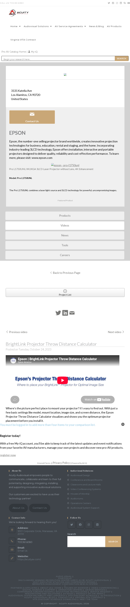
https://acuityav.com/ (29, 559)
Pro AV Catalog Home (14, 51)
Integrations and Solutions (42, 593)
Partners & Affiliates (24, 588)
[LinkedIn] (97, 524)
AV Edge (68, 593)
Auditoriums (77, 498)
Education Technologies (71, 591)
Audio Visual (64, 576)
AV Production (110, 595)
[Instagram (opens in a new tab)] (117, 3)
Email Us (22, 550)
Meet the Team (89, 599)
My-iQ (34, 51)
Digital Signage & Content (39, 590)
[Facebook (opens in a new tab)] (113, 3)
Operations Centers (81, 503)
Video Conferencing (104, 588)
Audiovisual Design (80, 475)
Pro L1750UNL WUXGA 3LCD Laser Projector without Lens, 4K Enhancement (51, 168)
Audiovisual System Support (85, 507)
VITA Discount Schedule (83, 595)
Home (58, 588)
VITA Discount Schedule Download (55, 599)
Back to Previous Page (66, 272)
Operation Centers (70, 590)
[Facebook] (80, 524)
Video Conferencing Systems (86, 489)
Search (71, 534)
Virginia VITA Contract (89, 597)
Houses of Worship (80, 493)
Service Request (100, 591)
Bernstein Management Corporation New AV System (65, 584)
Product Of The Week (89, 593)
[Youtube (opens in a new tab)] (128, 3)
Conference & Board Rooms (35, 591)
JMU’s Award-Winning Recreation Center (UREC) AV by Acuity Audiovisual (64, 580)
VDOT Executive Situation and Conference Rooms (64, 582)
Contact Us (40, 507)
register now (8, 455)
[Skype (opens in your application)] (125, 3)
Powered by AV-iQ (79, 463)
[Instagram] (89, 524)
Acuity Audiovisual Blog (39, 597)
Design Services (95, 590)
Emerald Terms (44, 463)
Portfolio (65, 578)
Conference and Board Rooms (86, 480)
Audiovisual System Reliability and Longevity (36, 595)
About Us (18, 507)
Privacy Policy (61, 462)
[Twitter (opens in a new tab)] (109, 3)
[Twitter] (71, 524)
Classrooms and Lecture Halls (86, 484)
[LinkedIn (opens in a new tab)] (121, 3)
